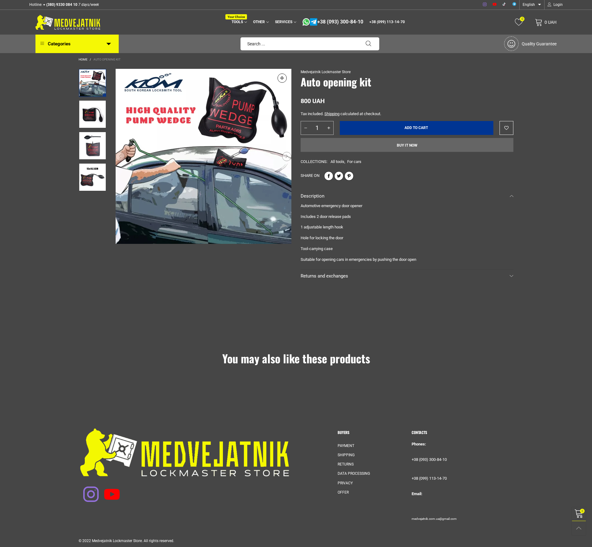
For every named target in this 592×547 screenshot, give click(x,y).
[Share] (328, 176)
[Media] (282, 78)
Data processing (354, 473)
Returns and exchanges (324, 276)
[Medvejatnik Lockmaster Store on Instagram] (87, 490)
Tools (238, 21)
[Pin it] (349, 176)
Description (312, 196)
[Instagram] (485, 4)
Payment (346, 446)
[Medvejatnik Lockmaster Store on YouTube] (108, 490)
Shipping (331, 113)
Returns (346, 464)
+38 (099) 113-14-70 (387, 22)
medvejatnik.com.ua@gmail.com (434, 519)
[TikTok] (504, 4)
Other (259, 22)
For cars (354, 161)
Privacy (345, 483)
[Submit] (368, 43)
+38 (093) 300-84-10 (340, 22)
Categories (59, 44)
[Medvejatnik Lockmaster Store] (67, 22)
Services (283, 22)
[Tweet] (338, 176)
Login (558, 4)
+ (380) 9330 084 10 (59, 4)
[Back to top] (579, 528)
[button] (120, 156)
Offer (343, 492)
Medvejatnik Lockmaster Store (326, 72)
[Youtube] (495, 4)
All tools (337, 161)
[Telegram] (514, 4)
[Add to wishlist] (506, 128)
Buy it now (407, 145)
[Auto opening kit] (203, 156)
